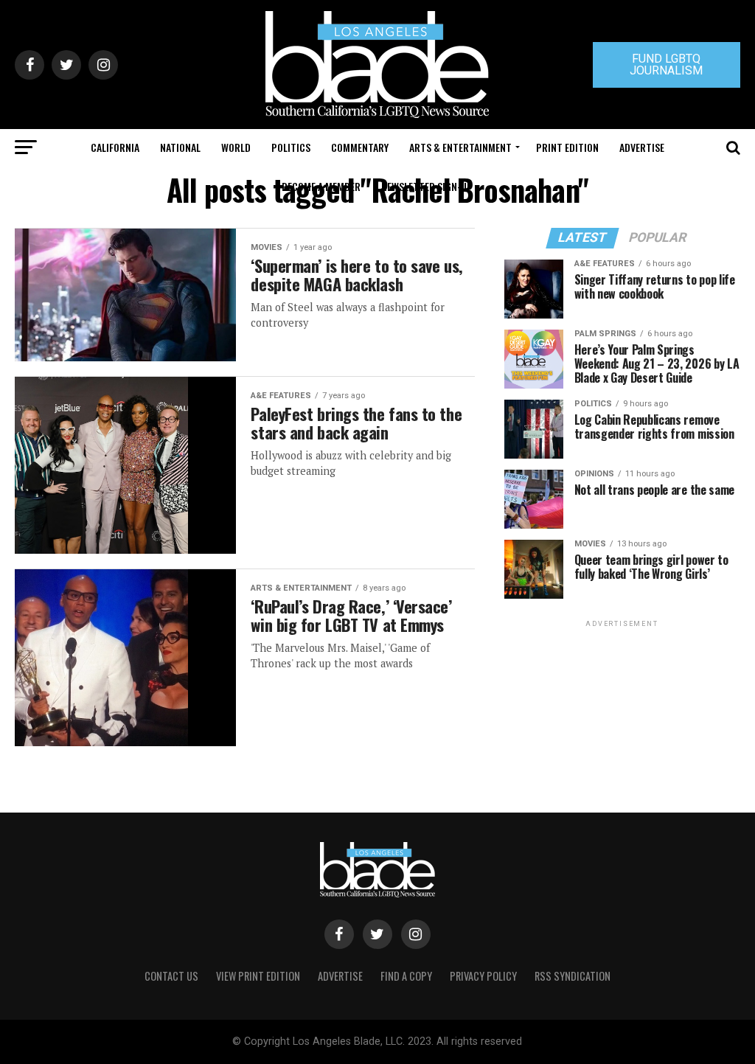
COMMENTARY (360, 147)
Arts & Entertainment (460, 147)
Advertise (641, 147)
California (115, 147)
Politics (290, 147)
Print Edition (567, 147)
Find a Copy (406, 976)
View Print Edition (258, 976)
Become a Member (321, 186)
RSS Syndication (572, 976)
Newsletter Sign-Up (427, 186)
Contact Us (171, 976)
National (180, 147)
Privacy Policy (483, 976)
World (236, 147)
